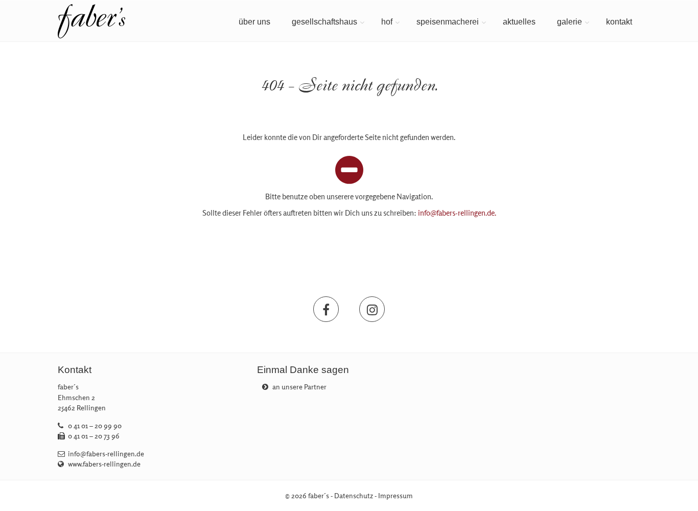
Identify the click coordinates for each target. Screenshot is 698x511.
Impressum (395, 495)
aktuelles (519, 21)
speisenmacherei (447, 21)
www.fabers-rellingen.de (104, 464)
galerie (569, 21)
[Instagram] (372, 309)
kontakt (619, 21)
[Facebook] (326, 309)
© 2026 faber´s (307, 495)
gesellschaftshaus (324, 21)
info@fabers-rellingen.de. (457, 213)
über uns (254, 21)
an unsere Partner (299, 386)
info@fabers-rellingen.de (106, 453)
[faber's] (125, 21)
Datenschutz (353, 495)
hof (386, 21)
